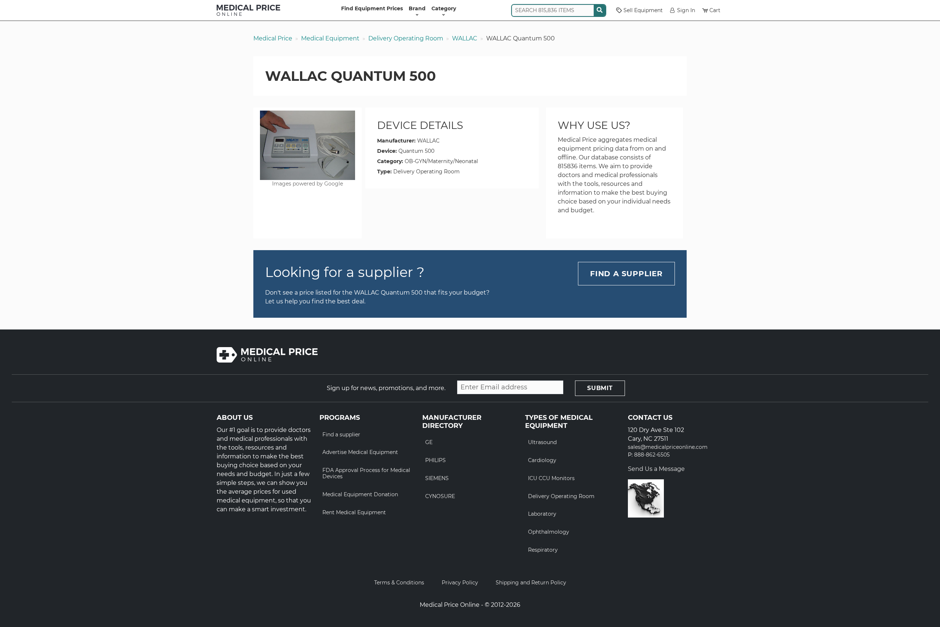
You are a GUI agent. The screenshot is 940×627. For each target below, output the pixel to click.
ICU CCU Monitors (551, 478)
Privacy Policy (460, 582)
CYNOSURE (440, 496)
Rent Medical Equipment (354, 512)
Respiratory (543, 550)
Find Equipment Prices (372, 8)
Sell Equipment (643, 10)
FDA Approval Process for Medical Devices (366, 473)
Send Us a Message (656, 468)
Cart (714, 10)
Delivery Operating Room (405, 38)
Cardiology (542, 460)
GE (429, 442)
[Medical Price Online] (248, 10)
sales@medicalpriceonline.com (668, 447)
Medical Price (272, 38)
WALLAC (464, 38)
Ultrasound (542, 442)
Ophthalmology (548, 532)
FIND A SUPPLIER (626, 273)
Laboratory (542, 514)
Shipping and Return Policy (531, 582)
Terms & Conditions (399, 582)
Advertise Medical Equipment (360, 452)
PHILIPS (435, 460)
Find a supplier (341, 434)
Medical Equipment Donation (360, 494)
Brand (417, 8)
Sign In (686, 10)
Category (443, 8)
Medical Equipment (330, 38)
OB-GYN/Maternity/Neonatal (441, 161)
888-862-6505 (652, 455)
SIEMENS (437, 478)
